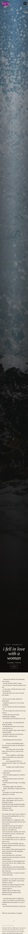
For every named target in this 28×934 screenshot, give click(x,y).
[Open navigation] (25, 3)
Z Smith (11, 662)
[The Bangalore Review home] (5, 3)
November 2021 (17, 644)
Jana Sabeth (11, 913)
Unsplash (19, 913)
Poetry (8, 644)
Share (14, 666)
